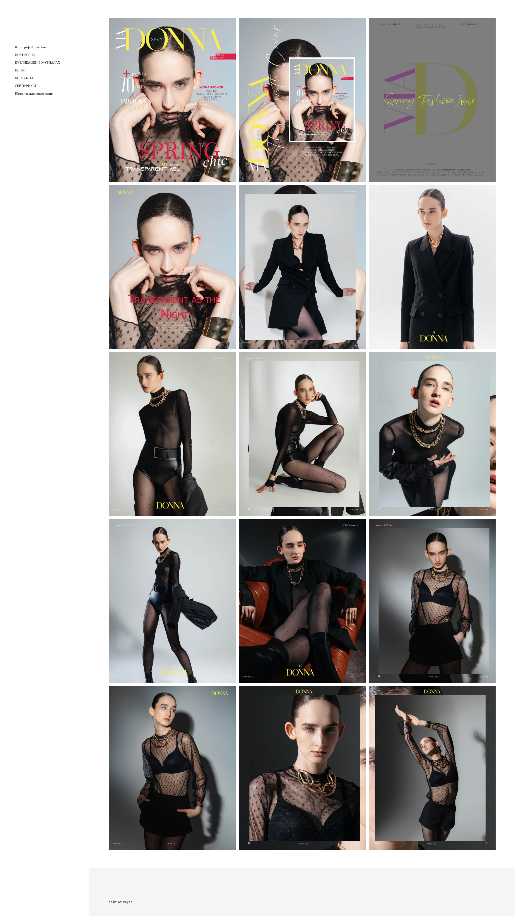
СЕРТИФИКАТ (26, 86)
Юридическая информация (34, 93)
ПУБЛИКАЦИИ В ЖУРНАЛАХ (37, 62)
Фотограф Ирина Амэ (30, 47)
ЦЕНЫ (20, 70)
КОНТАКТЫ (24, 78)
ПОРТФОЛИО (25, 55)
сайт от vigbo (121, 902)
